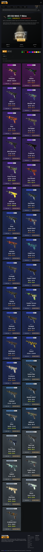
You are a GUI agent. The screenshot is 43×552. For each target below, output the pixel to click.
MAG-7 (11, 76)
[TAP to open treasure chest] (21, 33)
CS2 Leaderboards (31, 547)
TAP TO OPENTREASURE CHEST (21, 40)
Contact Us (37, 540)
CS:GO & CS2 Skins (31, 536)
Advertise (36, 536)
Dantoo (5, 550)
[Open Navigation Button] (41, 2)
